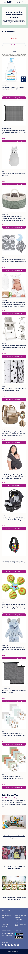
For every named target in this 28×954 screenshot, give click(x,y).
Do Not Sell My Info (19, 912)
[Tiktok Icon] (6, 945)
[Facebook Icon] (2, 945)
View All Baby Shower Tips (9, 798)
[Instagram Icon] (9, 945)
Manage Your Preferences (20, 915)
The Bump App (5, 912)
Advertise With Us (6, 922)
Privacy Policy (5, 924)
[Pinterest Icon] (12, 945)
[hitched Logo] (3, 935)
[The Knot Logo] (4, 933)
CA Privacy (17, 917)
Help (3, 917)
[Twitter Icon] (18, 945)
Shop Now (14, 45)
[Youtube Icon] (15, 945)
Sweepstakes (5, 919)
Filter (14, 51)
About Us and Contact (6, 915)
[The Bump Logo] (8, 2)
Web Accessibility (19, 919)
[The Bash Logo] (10, 933)
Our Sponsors (18, 922)
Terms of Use (4, 926)
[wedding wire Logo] (9, 935)
